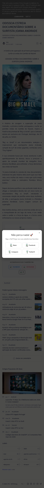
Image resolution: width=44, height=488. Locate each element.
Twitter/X (32, 252)
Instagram (15, 252)
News (15, 245)
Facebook (32, 245)
